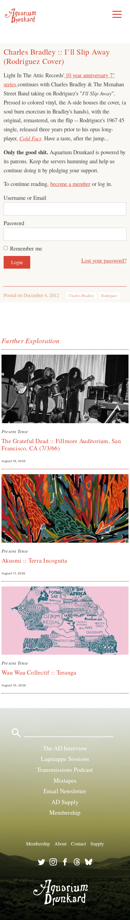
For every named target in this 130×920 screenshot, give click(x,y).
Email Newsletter (65, 791)
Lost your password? (103, 260)
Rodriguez (109, 295)
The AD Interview (65, 748)
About (60, 843)
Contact (78, 843)
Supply (97, 843)
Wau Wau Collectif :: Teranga (39, 672)
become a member (70, 183)
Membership (64, 812)
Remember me (26, 248)
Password (14, 223)
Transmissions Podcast (65, 769)
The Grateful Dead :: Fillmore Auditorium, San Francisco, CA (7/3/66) (61, 444)
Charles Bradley (81, 295)
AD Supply (65, 802)
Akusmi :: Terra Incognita (34, 560)
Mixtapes (65, 780)
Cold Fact (30, 138)
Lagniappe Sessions (65, 759)
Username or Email (25, 197)
